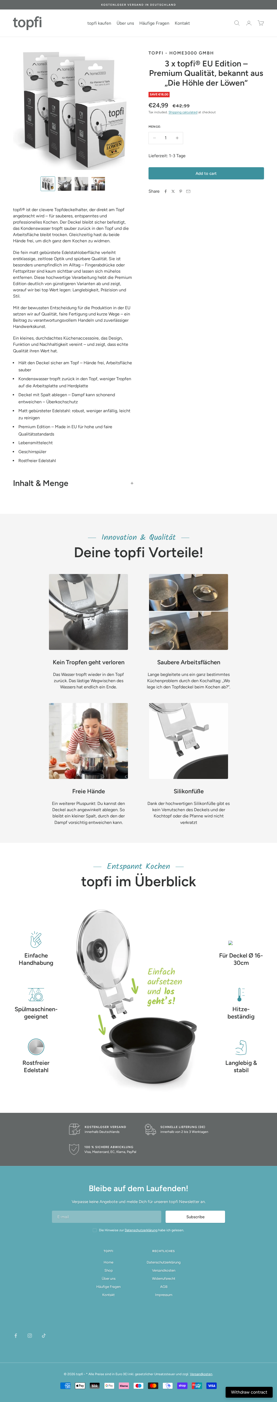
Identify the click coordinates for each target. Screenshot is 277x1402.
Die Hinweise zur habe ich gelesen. (141, 1230)
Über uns (125, 23)
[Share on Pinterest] (181, 191)
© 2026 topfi (73, 1374)
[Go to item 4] (98, 183)
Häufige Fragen (154, 23)
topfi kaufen (99, 23)
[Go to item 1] (48, 183)
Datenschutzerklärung (164, 1262)
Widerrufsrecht (163, 1279)
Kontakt (182, 23)
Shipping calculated (183, 112)
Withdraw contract (249, 1392)
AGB (163, 1287)
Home (108, 1262)
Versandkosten (163, 1270)
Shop (108, 1270)
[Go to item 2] (64, 183)
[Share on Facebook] (165, 191)
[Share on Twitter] (173, 191)
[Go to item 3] (81, 183)
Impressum (163, 1295)
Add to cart (206, 173)
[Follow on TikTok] (44, 1335)
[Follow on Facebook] (15, 1335)
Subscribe (195, 1216)
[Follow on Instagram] (29, 1335)
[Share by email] (188, 191)
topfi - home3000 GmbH (181, 53)
